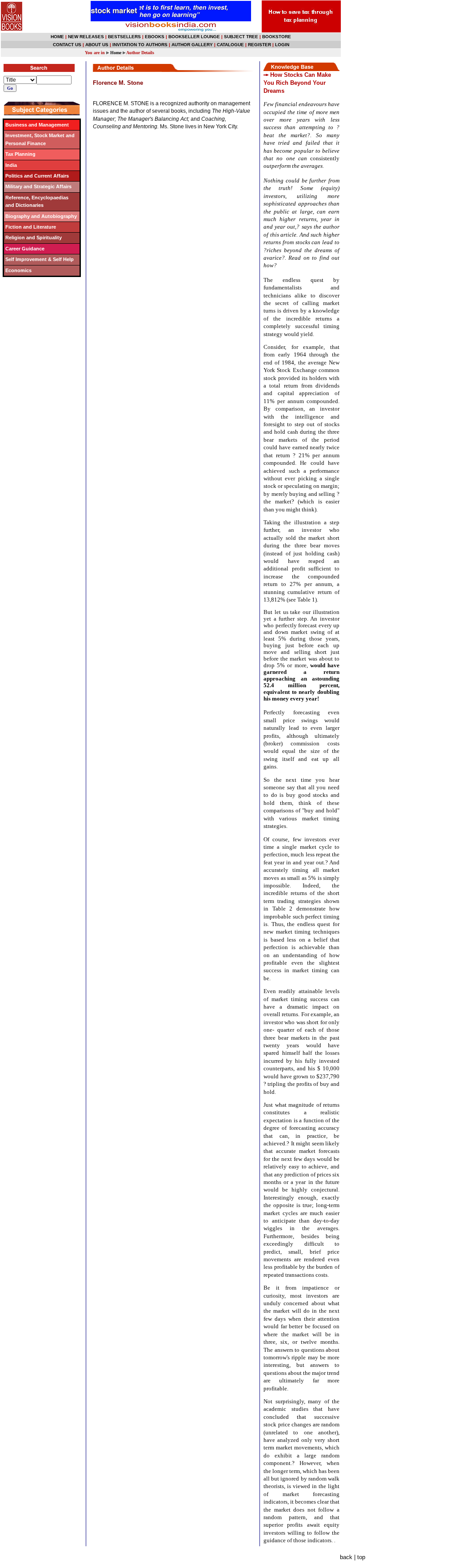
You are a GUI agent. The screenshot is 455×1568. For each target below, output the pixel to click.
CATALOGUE (230, 44)
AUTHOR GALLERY (192, 44)
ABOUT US (96, 44)
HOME (57, 36)
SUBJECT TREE (241, 36)
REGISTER (259, 44)
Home (115, 52)
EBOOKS (154, 36)
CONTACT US (67, 44)
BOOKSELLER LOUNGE (194, 36)
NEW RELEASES (86, 36)
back (346, 1557)
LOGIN (282, 44)
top (361, 1557)
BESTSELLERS (124, 36)
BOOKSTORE (276, 36)
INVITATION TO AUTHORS (140, 44)
